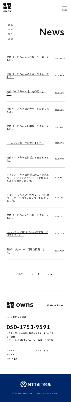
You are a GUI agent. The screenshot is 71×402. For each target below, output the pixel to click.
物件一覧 (11, 354)
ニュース (11, 350)
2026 (11, 25)
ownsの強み (12, 358)
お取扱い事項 (41, 350)
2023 (11, 39)
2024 (11, 34)
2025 (11, 29)
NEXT (51, 274)
